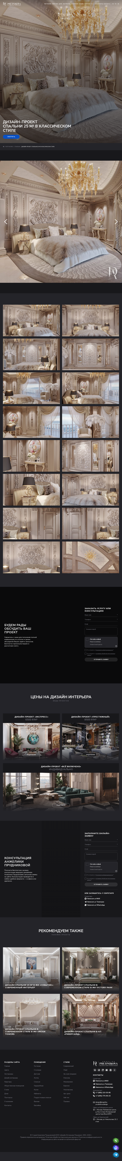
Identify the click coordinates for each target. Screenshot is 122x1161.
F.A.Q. (92, 4)
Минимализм (68, 1082)
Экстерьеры (66, 4)
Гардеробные (38, 1086)
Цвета (6, 1070)
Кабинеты (37, 1094)
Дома (60, 4)
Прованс (67, 1101)
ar (118, 4)
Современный (69, 1066)
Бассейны (37, 1105)
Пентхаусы (8, 1098)
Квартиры (55, 4)
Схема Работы (98, 4)
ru (113, 4)
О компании (74, 4)
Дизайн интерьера (11, 1078)
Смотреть (11, 137)
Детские (37, 1074)
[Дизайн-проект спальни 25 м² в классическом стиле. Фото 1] (61, 221)
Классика (67, 1078)
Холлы (36, 1078)
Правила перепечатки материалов (32, 1137)
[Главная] (3, 146)
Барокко (67, 1086)
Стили (6, 1090)
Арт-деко (67, 1094)
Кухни (36, 1090)
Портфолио (47, 4)
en (115, 4)
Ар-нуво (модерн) (70, 1074)
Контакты (107, 4)
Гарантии (87, 4)
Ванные (36, 1101)
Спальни (37, 1082)
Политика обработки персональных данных (61, 1137)
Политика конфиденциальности (90, 1137)
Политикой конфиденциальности (104, 650)
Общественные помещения (14, 1086)
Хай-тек (66, 1098)
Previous (5, 222)
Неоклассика (68, 1090)
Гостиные (37, 1066)
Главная (7, 1066)
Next (117, 222)
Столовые (37, 1070)
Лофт (66, 1070)
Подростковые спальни (42, 1098)
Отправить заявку (101, 659)
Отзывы (81, 4)
